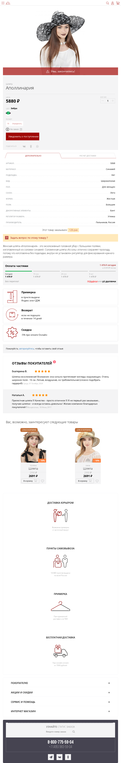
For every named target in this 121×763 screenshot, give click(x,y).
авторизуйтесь (26, 348)
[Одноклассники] (31, 146)
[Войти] (112, 3)
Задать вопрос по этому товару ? (29, 237)
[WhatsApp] (37, 146)
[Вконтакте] (24, 146)
